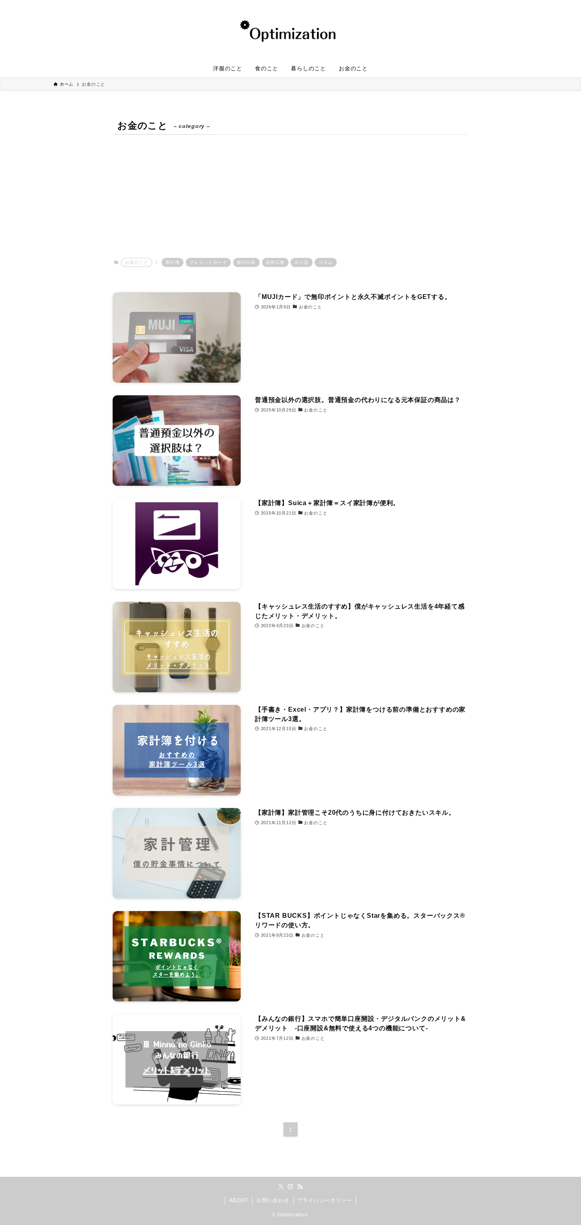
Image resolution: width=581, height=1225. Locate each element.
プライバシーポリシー (324, 1200)
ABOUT (239, 1200)
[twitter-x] (281, 1186)
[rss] (300, 1186)
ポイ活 (301, 262)
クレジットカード (208, 262)
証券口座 (275, 262)
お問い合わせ (273, 1200)
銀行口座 (246, 262)
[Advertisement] (290, 196)
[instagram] (290, 1186)
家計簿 (172, 262)
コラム (325, 262)
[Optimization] (290, 31)
